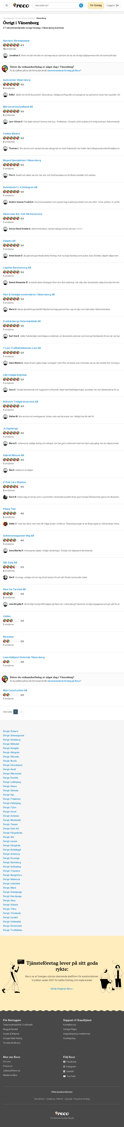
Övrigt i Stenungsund (13, 735)
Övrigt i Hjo (8, 795)
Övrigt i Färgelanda (12, 833)
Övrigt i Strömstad (12, 926)
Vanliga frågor (70, 1029)
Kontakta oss (69, 1025)
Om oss (7, 1061)
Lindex (6, 616)
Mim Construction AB (15, 690)
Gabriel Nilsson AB (13, 455)
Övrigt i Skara (10, 786)
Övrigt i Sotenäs (11, 816)
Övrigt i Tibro (9, 909)
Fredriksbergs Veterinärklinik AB (22, 321)
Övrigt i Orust (9, 811)
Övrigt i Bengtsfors (12, 875)
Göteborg (50, 1099)
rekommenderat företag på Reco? (64, 70)
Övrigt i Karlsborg (12, 862)
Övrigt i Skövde (10, 790)
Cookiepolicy (69, 1038)
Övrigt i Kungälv (11, 748)
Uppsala (68, 1099)
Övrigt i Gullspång (12, 866)
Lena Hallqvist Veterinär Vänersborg (24, 657)
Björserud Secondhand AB (18, 106)
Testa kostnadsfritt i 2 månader (18, 1025)
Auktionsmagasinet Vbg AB (18, 535)
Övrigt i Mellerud (11, 879)
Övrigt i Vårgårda (11, 845)
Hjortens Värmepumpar (16, 40)
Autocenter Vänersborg (16, 80)
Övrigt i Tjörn (9, 807)
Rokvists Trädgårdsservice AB (20, 401)
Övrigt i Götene (10, 905)
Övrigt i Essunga (11, 858)
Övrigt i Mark (9, 888)
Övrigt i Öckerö (10, 731)
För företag (96, 5)
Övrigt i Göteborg (11, 740)
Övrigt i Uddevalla (12, 921)
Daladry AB (9, 240)
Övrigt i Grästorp (11, 854)
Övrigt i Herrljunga (12, 896)
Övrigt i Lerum (10, 841)
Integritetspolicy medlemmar (76, 1034)
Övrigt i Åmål (9, 769)
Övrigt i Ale (8, 837)
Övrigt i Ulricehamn (12, 765)
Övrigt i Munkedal (12, 820)
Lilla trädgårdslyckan (15, 375)
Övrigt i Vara (9, 900)
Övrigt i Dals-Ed (11, 828)
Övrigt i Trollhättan (12, 930)
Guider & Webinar (11, 1034)
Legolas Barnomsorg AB (17, 267)
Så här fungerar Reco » (62, 989)
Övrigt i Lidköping (12, 782)
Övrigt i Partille (10, 778)
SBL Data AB (10, 562)
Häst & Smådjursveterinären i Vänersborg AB (29, 294)
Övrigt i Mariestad (12, 773)
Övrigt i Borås (10, 761)
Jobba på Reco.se (11, 1070)
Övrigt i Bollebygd (12, 850)
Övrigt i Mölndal (11, 744)
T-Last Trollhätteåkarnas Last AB (22, 348)
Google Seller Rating (12, 1038)
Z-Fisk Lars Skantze (14, 482)
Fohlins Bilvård (11, 133)
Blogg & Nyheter (10, 1029)
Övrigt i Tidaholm (12, 799)
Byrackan (8, 636)
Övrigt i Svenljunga (12, 892)
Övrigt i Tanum (10, 824)
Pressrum (8, 1066)
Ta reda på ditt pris (11, 1043)
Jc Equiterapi (10, 428)
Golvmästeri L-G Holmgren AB (20, 187)
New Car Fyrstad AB (14, 589)
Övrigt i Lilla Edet (11, 883)
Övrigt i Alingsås (11, 752)
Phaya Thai (9, 509)
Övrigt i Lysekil (10, 917)
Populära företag (81, 1099)
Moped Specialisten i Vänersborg (22, 160)
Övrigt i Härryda (11, 756)
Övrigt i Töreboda (12, 913)
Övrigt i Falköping (12, 803)
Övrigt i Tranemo (11, 871)
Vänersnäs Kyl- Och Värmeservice (22, 214)
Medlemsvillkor (10, 1075)
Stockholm (39, 1099)
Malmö (59, 1099)
